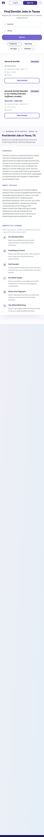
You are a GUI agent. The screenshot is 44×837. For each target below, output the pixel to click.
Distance (27, 49)
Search (22, 37)
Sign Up (30, 3)
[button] (22, 72)
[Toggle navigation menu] (40, 3)
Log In (15, 3)
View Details (22, 80)
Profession (13, 44)
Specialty (28, 44)
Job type (13, 49)
